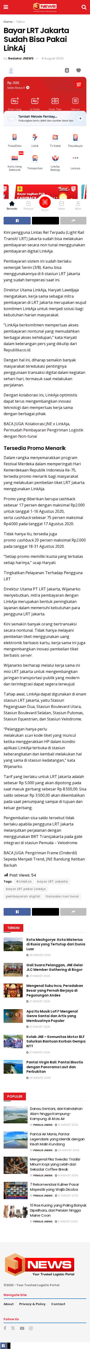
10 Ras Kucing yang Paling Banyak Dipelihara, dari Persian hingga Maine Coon (58, 1210)
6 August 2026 (67, 1221)
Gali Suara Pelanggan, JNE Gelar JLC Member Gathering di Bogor (54, 967)
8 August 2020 (53, 58)
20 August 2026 (68, 1150)
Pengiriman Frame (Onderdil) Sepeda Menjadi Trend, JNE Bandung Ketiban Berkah (44, 859)
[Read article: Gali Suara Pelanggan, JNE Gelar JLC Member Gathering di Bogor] (13, 970)
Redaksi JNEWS (21, 58)
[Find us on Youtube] (22, 1328)
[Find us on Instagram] (31, 1328)
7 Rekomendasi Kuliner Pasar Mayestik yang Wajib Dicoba (54, 1187)
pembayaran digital (23, 896)
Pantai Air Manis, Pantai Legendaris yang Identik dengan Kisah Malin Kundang (57, 1139)
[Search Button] (84, 7)
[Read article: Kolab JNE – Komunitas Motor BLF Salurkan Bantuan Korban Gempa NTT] (13, 1041)
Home (8, 22)
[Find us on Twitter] (13, 1328)
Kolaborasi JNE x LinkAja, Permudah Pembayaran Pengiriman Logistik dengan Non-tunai (43, 430)
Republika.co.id (17, 350)
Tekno (20, 22)
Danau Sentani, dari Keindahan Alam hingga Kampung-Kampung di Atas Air (56, 1113)
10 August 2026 (67, 1195)
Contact (58, 1304)
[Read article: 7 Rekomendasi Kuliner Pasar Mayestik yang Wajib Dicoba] (16, 1190)
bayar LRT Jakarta (52, 881)
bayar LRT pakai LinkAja (26, 889)
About (9, 1304)
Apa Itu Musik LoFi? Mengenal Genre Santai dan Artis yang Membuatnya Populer (52, 1016)
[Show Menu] (6, 7)
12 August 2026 (67, 1125)
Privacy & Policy (32, 1304)
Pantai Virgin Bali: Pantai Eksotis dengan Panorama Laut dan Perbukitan (54, 1067)
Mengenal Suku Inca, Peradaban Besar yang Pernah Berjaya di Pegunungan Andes (54, 990)
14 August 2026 (67, 1175)
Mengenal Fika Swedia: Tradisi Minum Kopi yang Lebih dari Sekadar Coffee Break (55, 1164)
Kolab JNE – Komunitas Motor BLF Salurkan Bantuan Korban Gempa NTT (55, 1041)
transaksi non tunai (62, 896)
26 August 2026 (40, 1078)
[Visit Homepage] (44, 7)
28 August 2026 (40, 955)
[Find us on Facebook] (5, 1328)
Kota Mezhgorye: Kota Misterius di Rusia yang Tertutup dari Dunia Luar (55, 944)
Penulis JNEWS (43, 1125)
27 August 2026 (39, 976)
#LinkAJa (24, 881)
